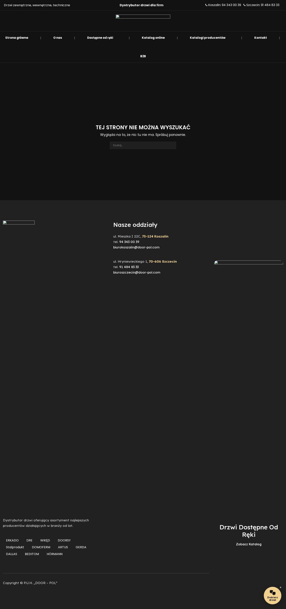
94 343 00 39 (129, 242)
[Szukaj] (172, 145)
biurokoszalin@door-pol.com (136, 247)
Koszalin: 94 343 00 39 (224, 5)
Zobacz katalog (248, 544)
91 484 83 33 (129, 267)
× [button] (281, 588)
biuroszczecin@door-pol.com (136, 272)
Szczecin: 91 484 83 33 (262, 5)
